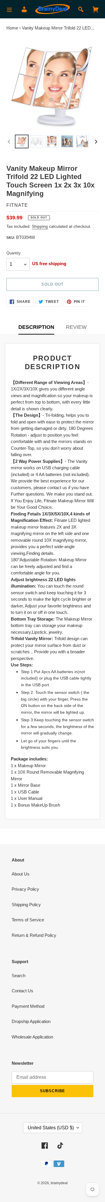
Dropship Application (31, 1021)
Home (12, 27)
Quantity (13, 253)
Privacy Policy (25, 889)
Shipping (40, 226)
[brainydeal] (52, 9)
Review (76, 327)
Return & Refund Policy (34, 935)
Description (36, 327)
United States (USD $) (51, 1127)
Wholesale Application (32, 1036)
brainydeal (59, 1183)
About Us (20, 873)
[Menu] (9, 9)
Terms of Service (28, 919)
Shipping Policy (26, 904)
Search (18, 975)
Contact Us (22, 990)
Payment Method (28, 1006)
